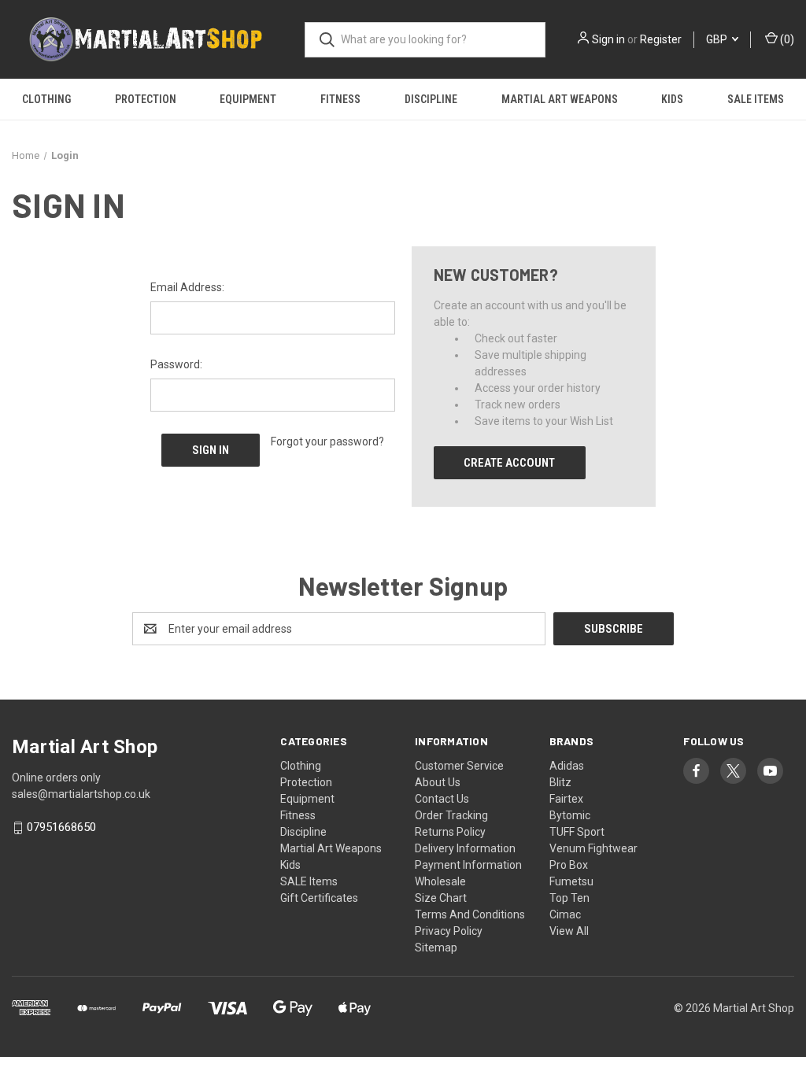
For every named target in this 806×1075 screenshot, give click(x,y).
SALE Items (755, 99)
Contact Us (442, 798)
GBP (718, 39)
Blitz (560, 782)
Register (661, 39)
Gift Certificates (319, 898)
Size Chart (441, 898)
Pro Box (568, 865)
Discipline (431, 99)
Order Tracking (451, 815)
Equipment (248, 99)
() (786, 39)
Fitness (340, 99)
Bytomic (569, 815)
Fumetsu (571, 881)
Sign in (608, 39)
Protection (145, 99)
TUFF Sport (576, 832)
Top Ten (569, 898)
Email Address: (187, 287)
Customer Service (459, 765)
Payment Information (468, 865)
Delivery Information (465, 848)
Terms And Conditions (470, 914)
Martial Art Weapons (559, 99)
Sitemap (436, 947)
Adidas (566, 765)
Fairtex (566, 798)
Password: (176, 364)
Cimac (565, 914)
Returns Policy (450, 832)
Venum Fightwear (593, 848)
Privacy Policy (448, 931)
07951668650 (61, 828)
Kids (672, 99)
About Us (437, 782)
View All (569, 931)
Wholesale (440, 881)
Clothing (46, 99)
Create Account (509, 463)
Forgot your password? (327, 441)
